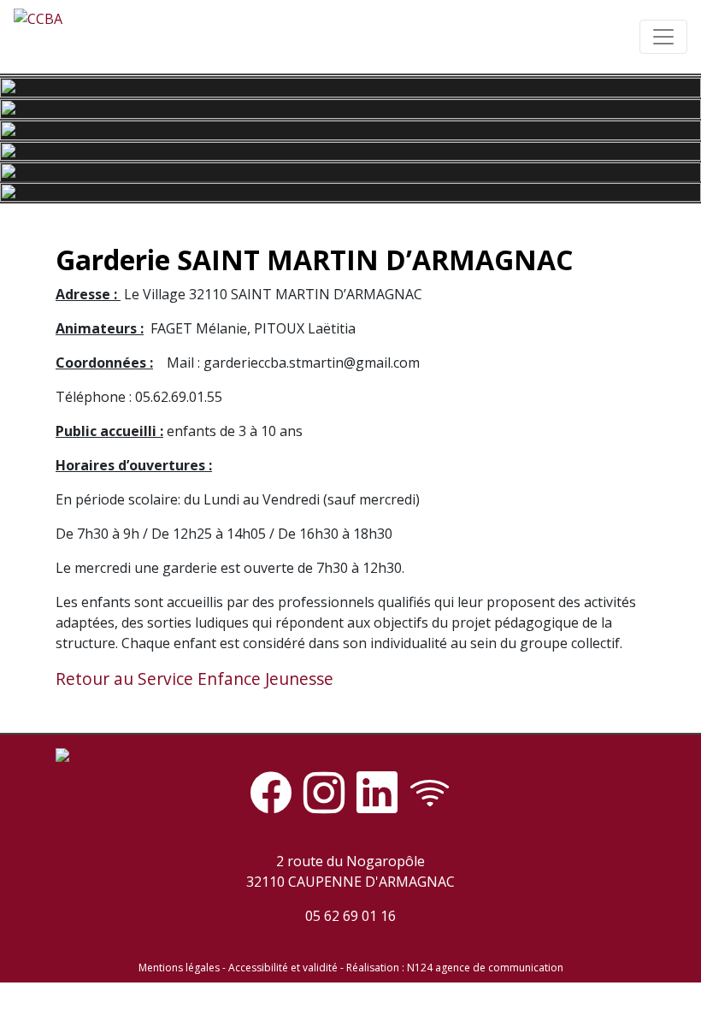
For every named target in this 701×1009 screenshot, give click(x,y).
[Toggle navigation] (663, 37)
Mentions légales (179, 967)
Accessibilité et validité (283, 967)
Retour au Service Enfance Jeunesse (194, 678)
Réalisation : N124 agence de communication (454, 967)
